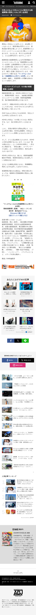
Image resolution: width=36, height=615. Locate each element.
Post (18, 341)
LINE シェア (25, 341)
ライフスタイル (10, 6)
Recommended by (20, 332)
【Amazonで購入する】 (18, 213)
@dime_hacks (19, 365)
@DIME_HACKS (27, 360)
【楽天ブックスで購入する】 (18, 215)
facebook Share (10, 341)
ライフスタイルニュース (22, 6)
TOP (3, 6)
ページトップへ (18, 573)
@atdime (11, 360)
